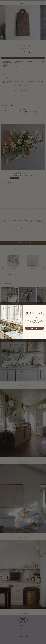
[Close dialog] (44, 306)
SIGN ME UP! (34, 328)
